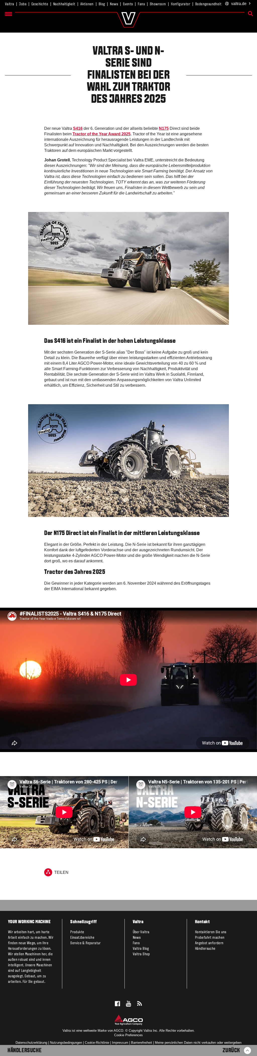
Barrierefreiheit (141, 1042)
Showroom (158, 4)
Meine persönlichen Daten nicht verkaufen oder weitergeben (198, 1042)
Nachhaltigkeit (64, 4)
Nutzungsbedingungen (66, 1042)
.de (238, 4)
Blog (102, 4)
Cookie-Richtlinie (97, 1042)
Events (128, 4)
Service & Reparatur (85, 943)
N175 (164, 128)
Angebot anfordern (209, 943)
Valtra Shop (141, 954)
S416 (78, 128)
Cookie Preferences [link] (128, 1035)
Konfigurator (180, 4)
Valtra (9, 4)
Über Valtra (141, 932)
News (114, 4)
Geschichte (39, 4)
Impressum (120, 1042)
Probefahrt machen (210, 937)
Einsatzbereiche (82, 937)
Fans (141, 4)
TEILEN (61, 872)
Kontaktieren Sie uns (210, 932)
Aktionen (87, 4)
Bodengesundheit (208, 4)
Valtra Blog (141, 949)
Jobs (22, 4)
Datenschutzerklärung (31, 1042)
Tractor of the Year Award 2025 (102, 134)
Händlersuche (24, 1050)
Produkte (77, 932)
